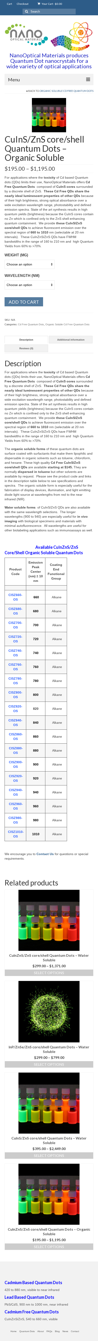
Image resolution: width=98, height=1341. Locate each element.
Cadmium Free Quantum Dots (32, 1311)
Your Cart (51, 3)
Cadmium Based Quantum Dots (33, 1282)
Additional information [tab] (71, 339)
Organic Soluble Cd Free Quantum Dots (66, 90)
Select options (49, 972)
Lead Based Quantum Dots (29, 1297)
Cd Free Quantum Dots (31, 324)
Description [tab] (26, 339)
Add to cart (24, 302)
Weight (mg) (16, 255)
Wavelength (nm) (22, 276)
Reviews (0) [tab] (26, 348)
